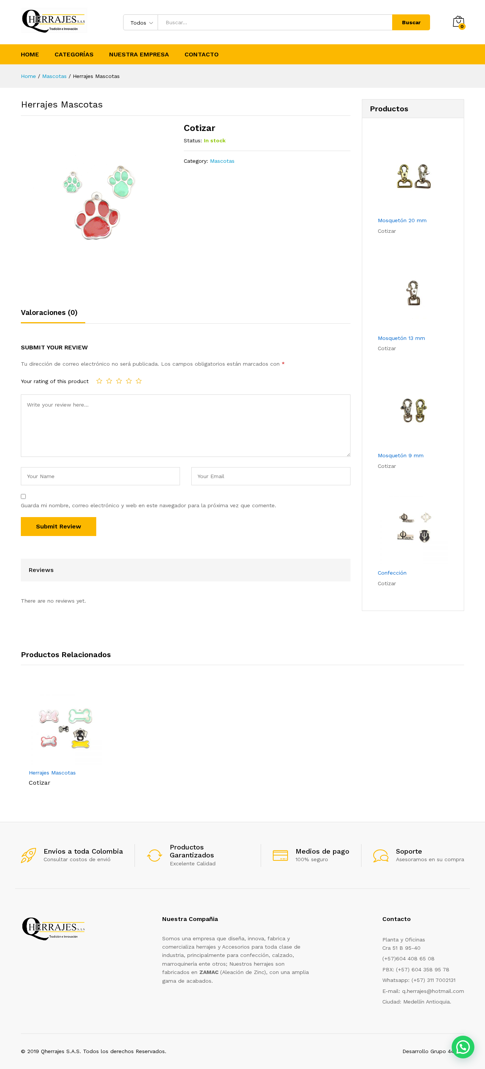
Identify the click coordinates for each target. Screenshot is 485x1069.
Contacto (202, 54)
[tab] (53, 316)
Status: (193, 140)
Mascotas (222, 161)
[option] (65, 738)
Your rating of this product (55, 381)
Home (30, 54)
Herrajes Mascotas (52, 773)
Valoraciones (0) (49, 312)
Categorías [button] (74, 54)
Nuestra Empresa (139, 54)
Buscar (411, 22)
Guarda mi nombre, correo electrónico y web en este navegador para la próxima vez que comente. (148, 505)
